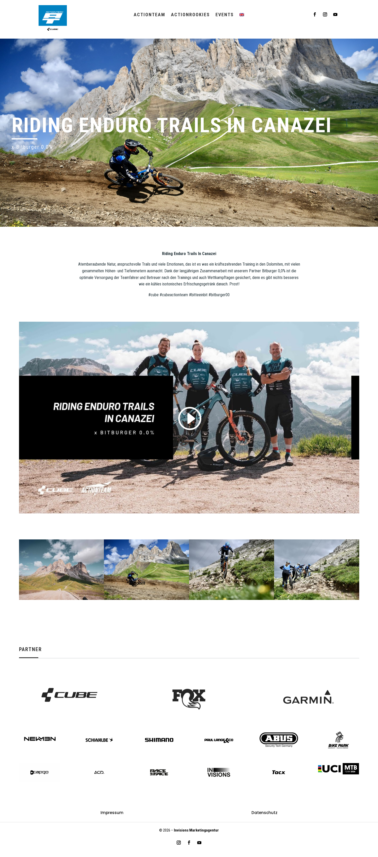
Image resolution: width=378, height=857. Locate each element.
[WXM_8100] (146, 599)
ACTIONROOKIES (190, 15)
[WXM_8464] (231, 599)
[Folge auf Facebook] (315, 14)
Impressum (112, 813)
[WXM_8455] (316, 599)
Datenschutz (264, 813)
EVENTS (224, 15)
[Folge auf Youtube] (335, 14)
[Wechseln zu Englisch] (241, 16)
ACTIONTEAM (149, 15)
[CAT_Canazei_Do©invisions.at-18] (61, 599)
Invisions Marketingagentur (196, 830)
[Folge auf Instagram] (325, 14)
